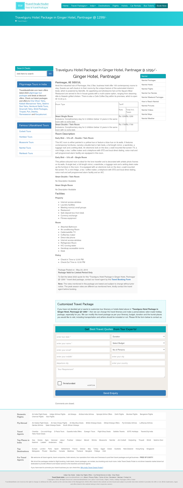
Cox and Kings (46, 431)
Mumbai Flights (131, 414)
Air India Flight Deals (39, 414)
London (43, 449)
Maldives (70, 451)
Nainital (144, 76)
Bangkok (88, 451)
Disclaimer (112, 477)
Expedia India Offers (74, 431)
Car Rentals (135, 5)
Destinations (104, 5)
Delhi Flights (119, 414)
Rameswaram (25, 114)
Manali (86, 440)
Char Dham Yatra (37, 100)
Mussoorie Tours (26, 142)
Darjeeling (132, 440)
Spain (56, 449)
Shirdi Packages (40, 109)
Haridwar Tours (25, 136)
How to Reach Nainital (150, 101)
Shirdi (149, 440)
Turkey (95, 449)
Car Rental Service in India (102, 475)
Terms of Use (103, 477)
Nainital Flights (147, 88)
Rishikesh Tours (26, 153)
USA (104, 451)
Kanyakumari (40, 114)
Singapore (150, 449)
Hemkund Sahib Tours (38, 106)
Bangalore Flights (146, 414)
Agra (46, 440)
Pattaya (97, 451)
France (74, 449)
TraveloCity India (147, 431)
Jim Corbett (122, 440)
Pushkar (70, 440)
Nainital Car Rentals (149, 93)
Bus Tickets (149, 5)
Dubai (109, 449)
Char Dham (115, 475)
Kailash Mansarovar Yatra (30, 103)
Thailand (79, 451)
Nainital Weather (148, 118)
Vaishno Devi (158, 440)
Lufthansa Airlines (146, 423)
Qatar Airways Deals (53, 425)
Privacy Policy (93, 477)
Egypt (103, 449)
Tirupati (22, 111)
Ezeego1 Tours (89, 431)
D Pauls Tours (59, 431)
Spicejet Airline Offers (104, 414)
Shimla (94, 440)
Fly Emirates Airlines (129, 423)
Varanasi (54, 440)
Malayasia (36, 451)
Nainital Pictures (148, 105)
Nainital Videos (147, 110)
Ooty (60, 442)
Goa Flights (50, 416)
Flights (116, 5)
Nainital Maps (147, 114)
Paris (50, 449)
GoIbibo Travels (119, 431)
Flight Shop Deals (104, 431)
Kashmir (35, 442)
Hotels (124, 5)
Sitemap (120, 477)
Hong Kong (140, 449)
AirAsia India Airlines (86, 414)
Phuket (44, 451)
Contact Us (127, 477)
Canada (62, 451)
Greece (82, 449)
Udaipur (79, 440)
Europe (34, 449)
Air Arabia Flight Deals (40, 423)
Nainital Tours (25, 147)
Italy (89, 449)
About (86, 477)
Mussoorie (103, 440)
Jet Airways (72, 414)
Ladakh (43, 442)
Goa (33, 440)
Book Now (162, 5)
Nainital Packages (149, 80)
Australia (117, 449)
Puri (28, 111)
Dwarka (34, 111)
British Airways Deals (93, 423)
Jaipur (62, 440)
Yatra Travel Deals (38, 433)
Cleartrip (35, 431)
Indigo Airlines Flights (57, 414)
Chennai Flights (38, 416)
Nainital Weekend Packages (152, 97)
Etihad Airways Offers (111, 423)
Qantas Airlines (37, 425)
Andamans (53, 442)
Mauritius (53, 451)
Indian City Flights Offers (84, 475)
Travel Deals (21, 21)
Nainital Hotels (147, 84)
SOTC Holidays (132, 431)
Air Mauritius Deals (76, 423)
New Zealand (128, 449)
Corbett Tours (25, 131)
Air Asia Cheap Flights (59, 423)
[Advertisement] (91, 46)
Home (65, 5)
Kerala (40, 440)
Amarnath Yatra (26, 109)
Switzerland (65, 449)
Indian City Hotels (69, 475)
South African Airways (71, 425)
